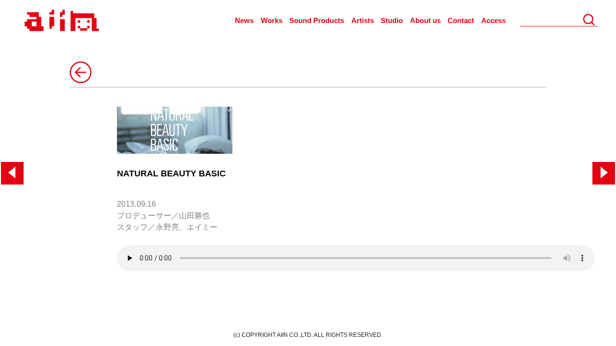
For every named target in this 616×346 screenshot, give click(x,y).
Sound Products (316, 21)
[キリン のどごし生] (12, 173)
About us (425, 21)
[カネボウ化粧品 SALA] (603, 173)
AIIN (60, 21)
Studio (392, 21)
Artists (362, 21)
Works (271, 21)
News (244, 21)
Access (493, 21)
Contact (461, 21)
